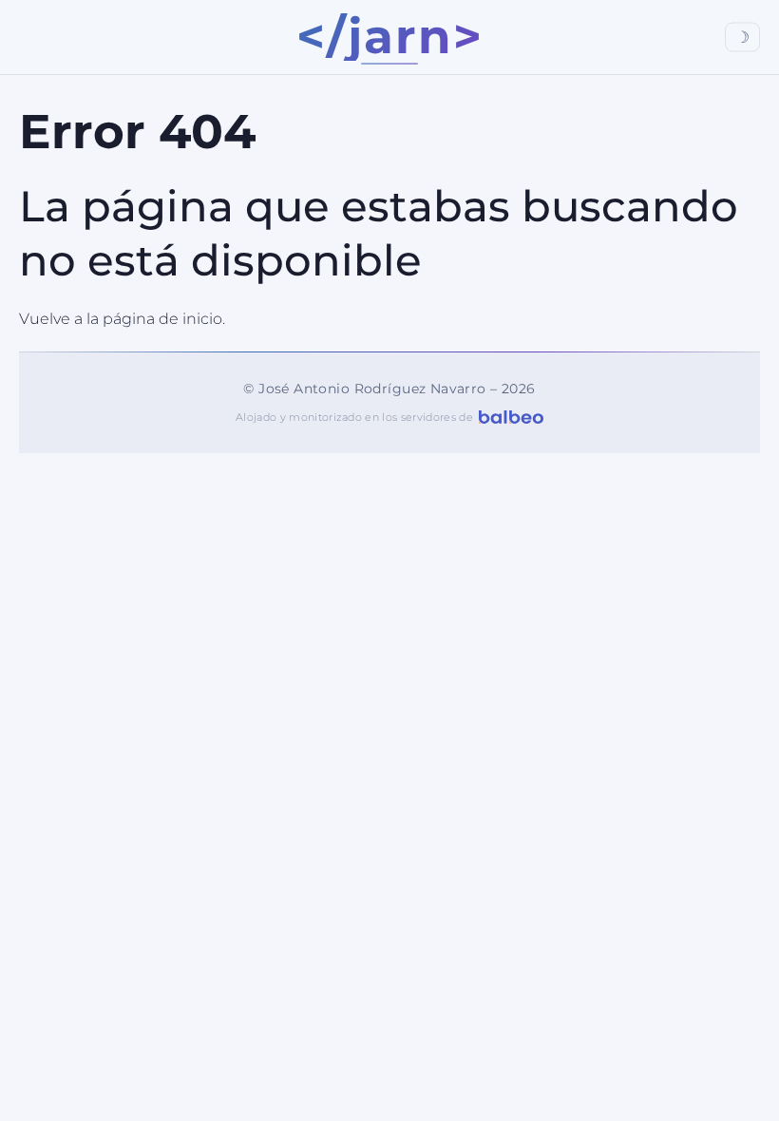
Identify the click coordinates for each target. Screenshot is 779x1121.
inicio (202, 319)
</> (390, 37)
